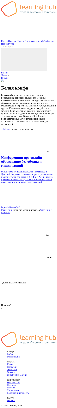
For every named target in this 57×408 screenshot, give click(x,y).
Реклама (11, 400)
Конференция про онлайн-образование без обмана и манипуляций (22, 161)
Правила (11, 385)
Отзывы (12, 41)
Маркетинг (6, 210)
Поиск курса (7, 43)
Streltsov (6, 129)
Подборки (12, 367)
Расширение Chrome (17, 375)
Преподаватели (33, 41)
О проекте (12, 369)
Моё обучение (48, 41)
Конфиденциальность (18, 393)
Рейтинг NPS (13, 382)
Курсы (4, 41)
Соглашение (13, 390)
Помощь (11, 387)
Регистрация (13, 356)
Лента (10, 364)
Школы (21, 41)
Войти (4, 72)
